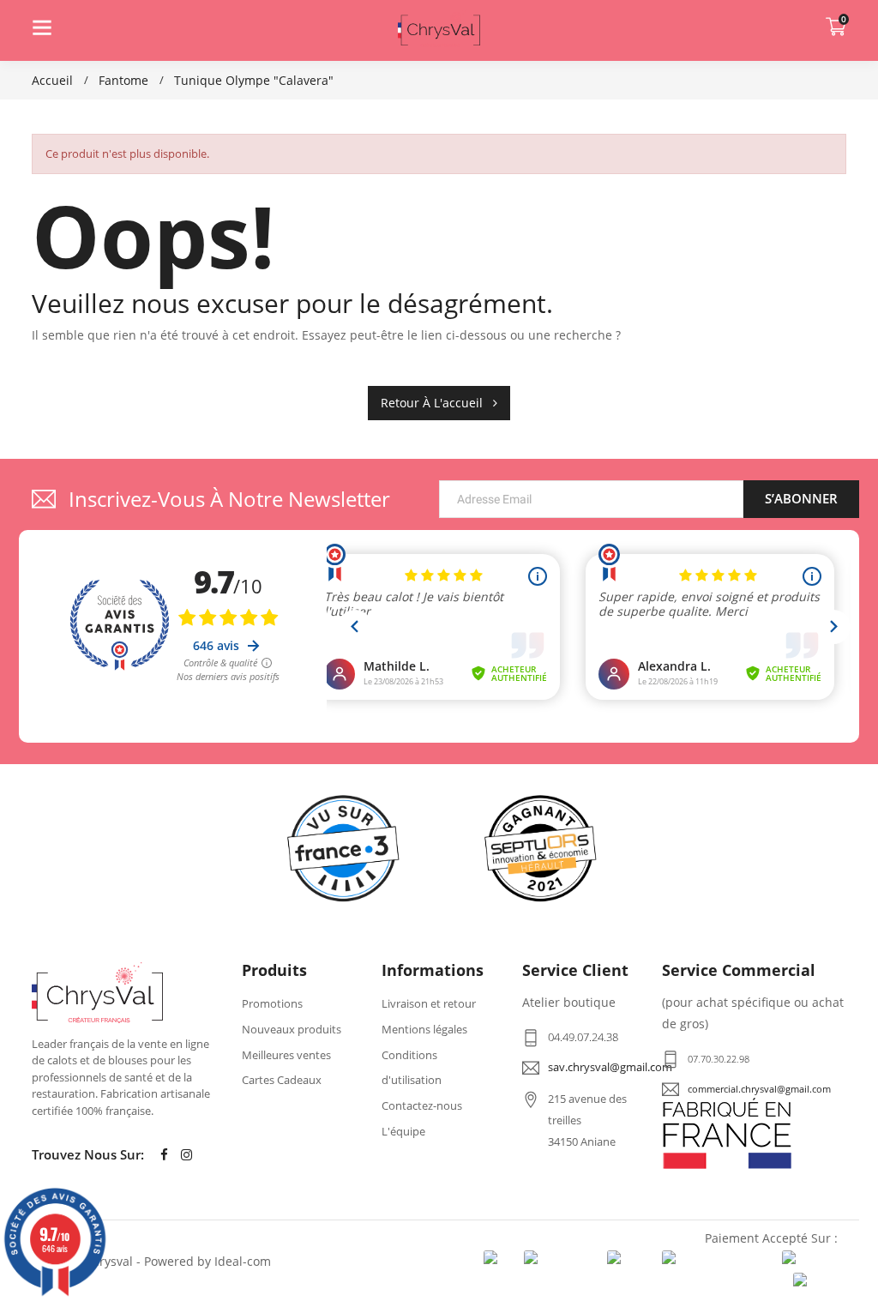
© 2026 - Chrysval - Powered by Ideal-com (151, 1261)
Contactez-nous (422, 1105)
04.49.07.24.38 (583, 1037)
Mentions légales (424, 1029)
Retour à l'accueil (437, 403)
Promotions (272, 1003)
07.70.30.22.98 (718, 1058)
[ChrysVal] (97, 992)
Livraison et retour (429, 1003)
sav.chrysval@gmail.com (610, 1067)
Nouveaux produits (291, 1029)
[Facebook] (163, 1154)
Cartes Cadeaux (282, 1079)
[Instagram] (186, 1154)
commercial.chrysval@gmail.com (759, 1088)
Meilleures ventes (286, 1055)
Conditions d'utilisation (412, 1067)
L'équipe (403, 1131)
